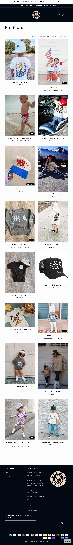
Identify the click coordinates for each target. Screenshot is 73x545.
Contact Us (8, 477)
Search (7, 472)
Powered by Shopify (43, 541)
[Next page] (54, 455)
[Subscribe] (34, 522)
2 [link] (28, 455)
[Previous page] (19, 455)
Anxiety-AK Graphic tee (53, 194)
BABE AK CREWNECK (20, 244)
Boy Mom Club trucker (53, 285)
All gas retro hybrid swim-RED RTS (20, 138)
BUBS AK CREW (53, 336)
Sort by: (35, 36)
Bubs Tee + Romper (20, 386)
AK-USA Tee (53, 87)
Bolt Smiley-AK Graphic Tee (20, 295)
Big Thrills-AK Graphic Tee (53, 244)
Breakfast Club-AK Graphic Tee (20, 329)
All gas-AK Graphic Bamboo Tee (53, 138)
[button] (6, 15)
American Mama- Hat (20, 189)
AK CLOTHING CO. (33, 541)
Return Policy (10, 481)
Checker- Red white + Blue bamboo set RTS (20, 443)
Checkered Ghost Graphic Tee (53, 442)
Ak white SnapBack (20, 82)
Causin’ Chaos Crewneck (53, 391)
